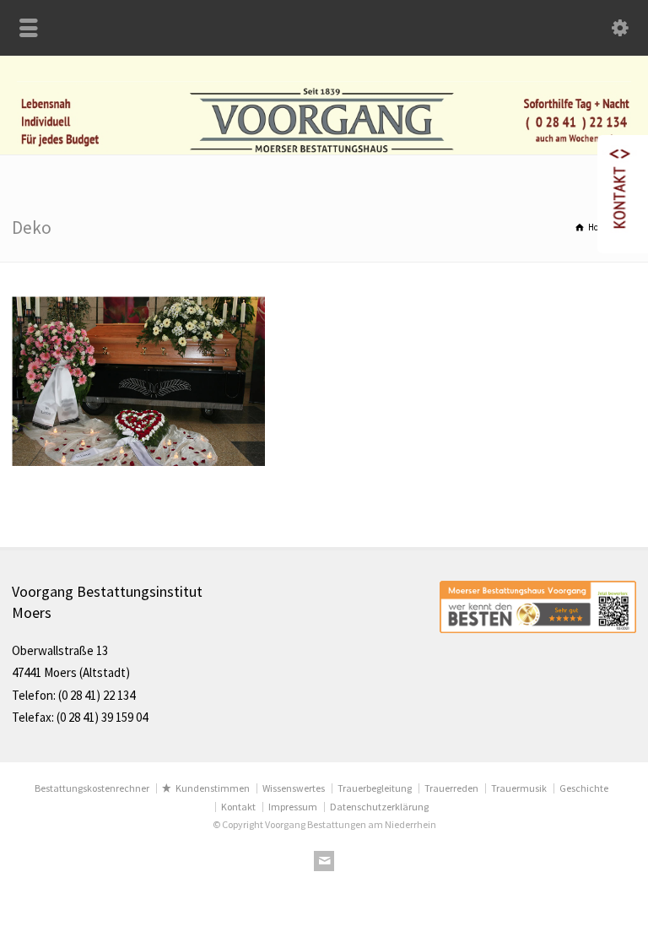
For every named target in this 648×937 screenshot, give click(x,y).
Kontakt (238, 806)
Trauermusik (519, 788)
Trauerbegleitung (375, 788)
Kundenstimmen (213, 788)
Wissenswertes (293, 788)
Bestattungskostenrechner (92, 788)
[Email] (324, 861)
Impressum (292, 806)
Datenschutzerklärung (379, 806)
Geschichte (583, 788)
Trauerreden (451, 788)
